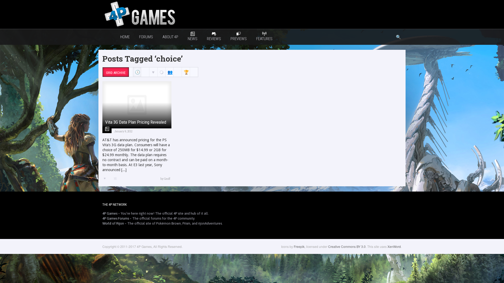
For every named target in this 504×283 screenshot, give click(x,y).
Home (125, 37)
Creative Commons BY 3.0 (347, 246)
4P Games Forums (115, 218)
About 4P (170, 37)
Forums (146, 37)
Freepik (299, 246)
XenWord (394, 246)
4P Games (109, 213)
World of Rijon (113, 223)
